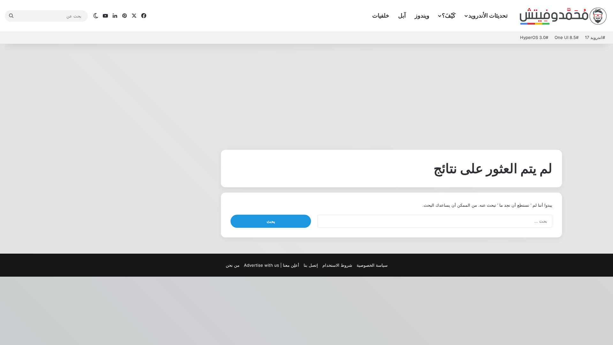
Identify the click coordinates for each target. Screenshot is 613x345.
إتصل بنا (311, 265)
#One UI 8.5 (567, 37)
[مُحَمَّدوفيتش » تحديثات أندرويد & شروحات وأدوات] (563, 16)
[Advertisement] (306, 95)
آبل (402, 15)
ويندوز (422, 15)
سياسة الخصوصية (372, 265)
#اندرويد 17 (595, 37)
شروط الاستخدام (337, 265)
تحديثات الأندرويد (488, 15)
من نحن (232, 265)
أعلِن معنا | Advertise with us (271, 265)
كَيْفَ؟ (449, 15)
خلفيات (380, 15)
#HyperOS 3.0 (534, 37)
